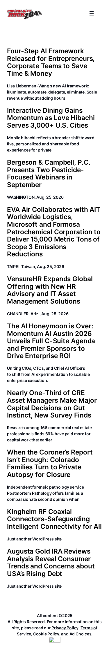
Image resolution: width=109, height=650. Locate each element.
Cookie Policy (46, 633)
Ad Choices (80, 633)
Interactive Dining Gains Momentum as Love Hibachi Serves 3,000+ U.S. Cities (51, 118)
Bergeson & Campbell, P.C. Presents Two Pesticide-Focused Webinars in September (48, 173)
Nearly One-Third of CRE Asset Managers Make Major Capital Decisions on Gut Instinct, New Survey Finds (52, 404)
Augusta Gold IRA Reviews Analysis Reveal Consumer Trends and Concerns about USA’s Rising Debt (51, 562)
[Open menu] (91, 13)
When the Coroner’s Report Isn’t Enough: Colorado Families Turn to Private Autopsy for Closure (50, 463)
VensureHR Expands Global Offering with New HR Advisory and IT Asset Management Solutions (50, 290)
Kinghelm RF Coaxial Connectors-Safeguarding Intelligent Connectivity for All (54, 519)
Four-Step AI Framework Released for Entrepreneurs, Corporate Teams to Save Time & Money (50, 62)
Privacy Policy (64, 627)
